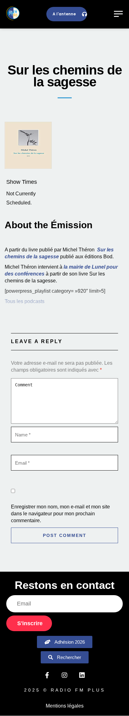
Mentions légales (65, 705)
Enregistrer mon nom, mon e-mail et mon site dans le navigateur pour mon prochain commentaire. (60, 513)
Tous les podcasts (24, 301)
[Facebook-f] (47, 675)
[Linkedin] (82, 675)
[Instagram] (64, 675)
